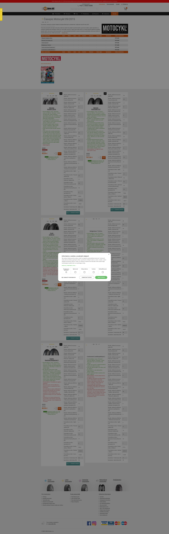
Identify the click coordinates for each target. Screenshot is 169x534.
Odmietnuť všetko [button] (87, 277)
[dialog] (84, 267)
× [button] (108, 254)
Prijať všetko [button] (101, 277)
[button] (84, 265)
